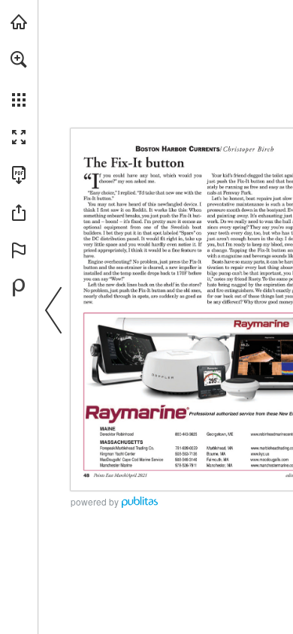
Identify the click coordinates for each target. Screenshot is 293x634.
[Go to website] (182, 454)
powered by (95, 501)
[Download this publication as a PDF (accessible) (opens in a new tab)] (19, 175)
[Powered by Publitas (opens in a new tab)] (19, 287)
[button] (19, 59)
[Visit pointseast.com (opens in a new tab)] (19, 22)
